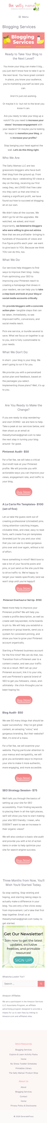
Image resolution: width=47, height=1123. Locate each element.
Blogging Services (23, 1049)
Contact (23, 1096)
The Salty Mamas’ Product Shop (23, 1073)
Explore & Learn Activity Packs (24, 1054)
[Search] (41, 984)
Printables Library (24, 1068)
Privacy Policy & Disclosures (23, 1105)
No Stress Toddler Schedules (23, 1064)
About (23, 1087)
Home (23, 1059)
